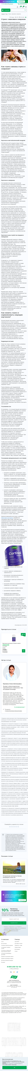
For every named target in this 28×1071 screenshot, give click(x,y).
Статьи (16, 951)
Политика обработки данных (7, 945)
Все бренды (17, 949)
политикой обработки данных (11, 927)
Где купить (17, 941)
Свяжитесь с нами (18, 945)
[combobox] (22, 630)
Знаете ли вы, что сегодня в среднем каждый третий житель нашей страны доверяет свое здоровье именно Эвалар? (14, 881)
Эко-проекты (4, 943)
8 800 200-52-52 (23, 4)
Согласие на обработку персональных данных (6, 951)
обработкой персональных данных (13, 1062)
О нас (2, 941)
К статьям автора (19, 707)
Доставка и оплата (18, 943)
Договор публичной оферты (7, 960)
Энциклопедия (18, 947)
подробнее (21, 1)
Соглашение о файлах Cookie (5, 948)
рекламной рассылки (13, 930)
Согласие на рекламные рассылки (6, 954)
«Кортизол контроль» (7, 517)
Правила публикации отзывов (7, 958)
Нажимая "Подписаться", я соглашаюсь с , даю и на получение (15, 928)
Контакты (3, 962)
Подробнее (5, 651)
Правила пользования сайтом (7, 956)
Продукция (6, 10)
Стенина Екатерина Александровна (13, 710)
